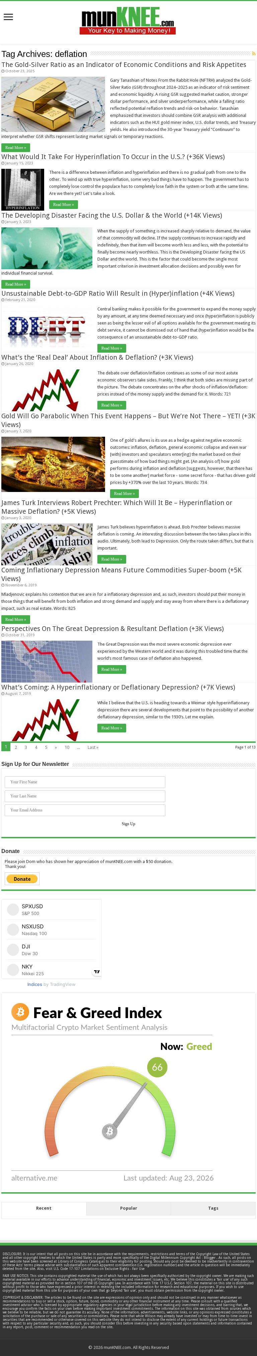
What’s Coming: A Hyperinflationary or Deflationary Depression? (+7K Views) (118, 687)
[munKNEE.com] (128, 18)
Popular (128, 1208)
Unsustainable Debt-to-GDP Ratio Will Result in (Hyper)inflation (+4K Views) (118, 293)
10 (67, 747)
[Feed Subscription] (254, 53)
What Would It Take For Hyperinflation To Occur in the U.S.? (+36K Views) (113, 157)
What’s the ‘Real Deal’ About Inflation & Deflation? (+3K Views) (97, 357)
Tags (213, 1208)
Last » (93, 747)
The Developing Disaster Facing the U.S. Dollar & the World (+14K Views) (111, 215)
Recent (44, 1208)
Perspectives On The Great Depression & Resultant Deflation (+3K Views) (112, 629)
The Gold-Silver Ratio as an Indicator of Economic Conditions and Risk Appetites (123, 65)
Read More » (15, 147)
